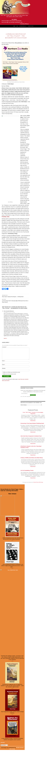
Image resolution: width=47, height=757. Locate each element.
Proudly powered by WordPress (7, 755)
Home (14, 26)
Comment (4, 347)
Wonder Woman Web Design (38, 482)
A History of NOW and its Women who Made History (32, 457)
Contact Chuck (30, 26)
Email (3, 364)
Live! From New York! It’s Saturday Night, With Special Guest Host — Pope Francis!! (15, 301)
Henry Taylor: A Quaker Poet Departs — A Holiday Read (12, 296)
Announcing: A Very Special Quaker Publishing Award (32, 423)
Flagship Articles (22, 26)
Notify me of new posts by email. (9, 374)
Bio (17, 26)
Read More (32, 420)
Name (3, 360)
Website (3, 368)
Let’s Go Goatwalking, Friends (27, 470)
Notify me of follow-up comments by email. (11, 372)
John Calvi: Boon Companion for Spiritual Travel (31, 436)
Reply (6, 338)
